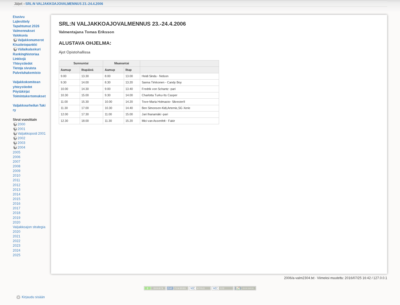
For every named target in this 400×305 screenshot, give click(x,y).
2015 (16, 199)
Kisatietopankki (25, 45)
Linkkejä (19, 59)
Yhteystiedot (22, 63)
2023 (16, 245)
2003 (21, 143)
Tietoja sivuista (24, 68)
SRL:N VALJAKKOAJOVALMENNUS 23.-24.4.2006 (64, 4)
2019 (16, 218)
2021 (16, 236)
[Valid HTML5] (200, 288)
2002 (21, 138)
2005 (16, 152)
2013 (16, 190)
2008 (16, 166)
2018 (16, 213)
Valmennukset (24, 31)
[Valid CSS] (222, 288)
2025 (16, 255)
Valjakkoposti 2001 (32, 133)
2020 (16, 222)
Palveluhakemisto (27, 73)
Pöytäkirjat (21, 91)
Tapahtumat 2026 (26, 26)
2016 (16, 204)
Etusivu (18, 17)
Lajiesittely (21, 21)
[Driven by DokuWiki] (245, 288)
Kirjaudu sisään (33, 297)
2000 (21, 124)
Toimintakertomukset (29, 96)
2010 (16, 175)
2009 (16, 171)
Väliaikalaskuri (29, 49)
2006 (16, 157)
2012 (16, 185)
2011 (16, 180)
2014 (16, 194)
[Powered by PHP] (177, 288)
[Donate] (155, 288)
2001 (21, 129)
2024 (16, 250)
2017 (16, 208)
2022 (16, 241)
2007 (16, 162)
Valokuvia (20, 35)
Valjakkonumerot (31, 40)
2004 (21, 147)
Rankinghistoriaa (26, 54)
